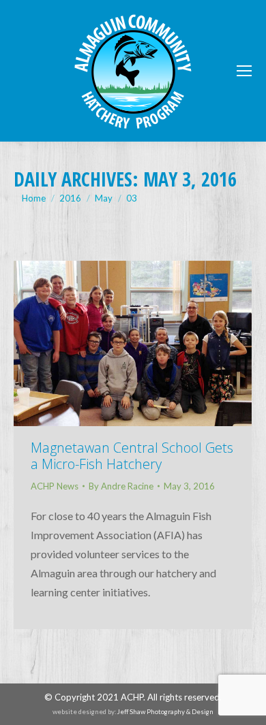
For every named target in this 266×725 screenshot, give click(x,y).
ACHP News (54, 486)
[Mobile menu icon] (244, 71)
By (121, 486)
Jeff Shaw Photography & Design (165, 711)
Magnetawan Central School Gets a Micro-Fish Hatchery (132, 456)
